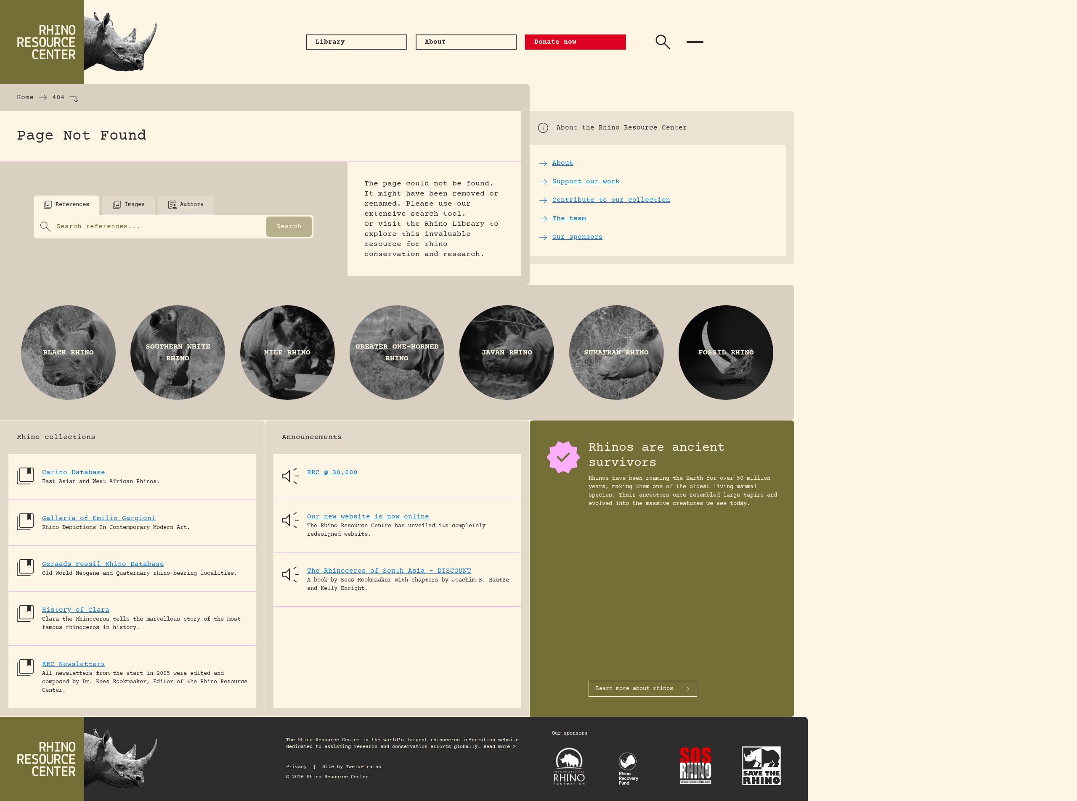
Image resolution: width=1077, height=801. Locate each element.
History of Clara (75, 610)
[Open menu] (695, 42)
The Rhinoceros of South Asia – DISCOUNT (389, 571)
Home (25, 97)
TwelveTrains (363, 767)
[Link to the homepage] (84, 42)
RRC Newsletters (73, 664)
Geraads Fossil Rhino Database (103, 564)
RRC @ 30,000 (332, 472)
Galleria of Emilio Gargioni (99, 518)
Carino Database (73, 472)
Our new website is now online (368, 517)
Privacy (296, 767)
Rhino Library (454, 224)
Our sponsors (569, 733)
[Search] (663, 42)
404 (58, 97)
